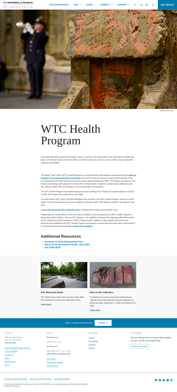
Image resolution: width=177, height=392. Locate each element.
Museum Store (52, 366)
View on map (10, 342)
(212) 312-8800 (11, 351)
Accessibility (93, 341)
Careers (91, 338)
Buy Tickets (167, 5)
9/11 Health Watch (53, 247)
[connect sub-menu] (112, 4)
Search (136, 6)
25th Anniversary (59, 5)
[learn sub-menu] (94, 4)
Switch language (146, 5)
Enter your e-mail (139, 346)
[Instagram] (164, 380)
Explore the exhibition (83, 226)
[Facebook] (156, 380)
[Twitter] (167, 380)
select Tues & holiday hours (59, 354)
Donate (101, 323)
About (7, 358)
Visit (75, 5)
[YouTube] (171, 380)
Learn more (46, 304)
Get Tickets (51, 359)
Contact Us (9, 355)
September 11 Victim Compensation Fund (64, 242)
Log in (153, 5)
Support (122, 5)
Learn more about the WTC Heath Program (60, 210)
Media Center (10, 362)
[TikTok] (160, 380)
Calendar (142, 6)
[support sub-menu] (129, 4)
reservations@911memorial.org (17, 348)
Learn (89, 5)
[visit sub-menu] (80, 4)
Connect (105, 5)
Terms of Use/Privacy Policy (41, 379)
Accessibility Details (62, 379)
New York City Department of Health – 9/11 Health (67, 244)
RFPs (7, 365)
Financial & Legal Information (15, 379)
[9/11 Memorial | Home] (16, 5)
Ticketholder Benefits (55, 362)
